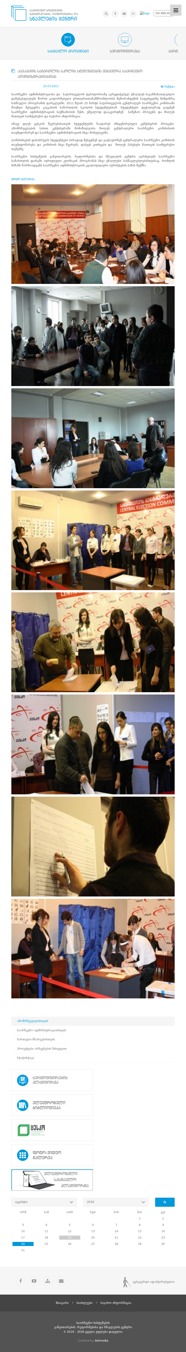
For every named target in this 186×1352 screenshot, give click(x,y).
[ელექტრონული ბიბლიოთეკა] (93, 1105)
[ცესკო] (93, 1130)
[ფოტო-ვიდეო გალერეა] (93, 1155)
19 (69, 1237)
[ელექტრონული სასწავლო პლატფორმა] (93, 1180)
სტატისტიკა (25, 1058)
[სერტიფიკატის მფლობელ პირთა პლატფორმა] (93, 1080)
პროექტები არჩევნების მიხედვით (42, 1049)
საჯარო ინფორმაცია (115, 1303)
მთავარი (62, 1303)
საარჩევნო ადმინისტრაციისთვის (41, 1030)
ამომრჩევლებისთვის (32, 1021)
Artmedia (101, 1340)
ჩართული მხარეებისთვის (36, 1039)
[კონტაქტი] (61, 1281)
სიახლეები (85, 1303)
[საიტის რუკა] (47, 1281)
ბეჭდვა (169, 86)
